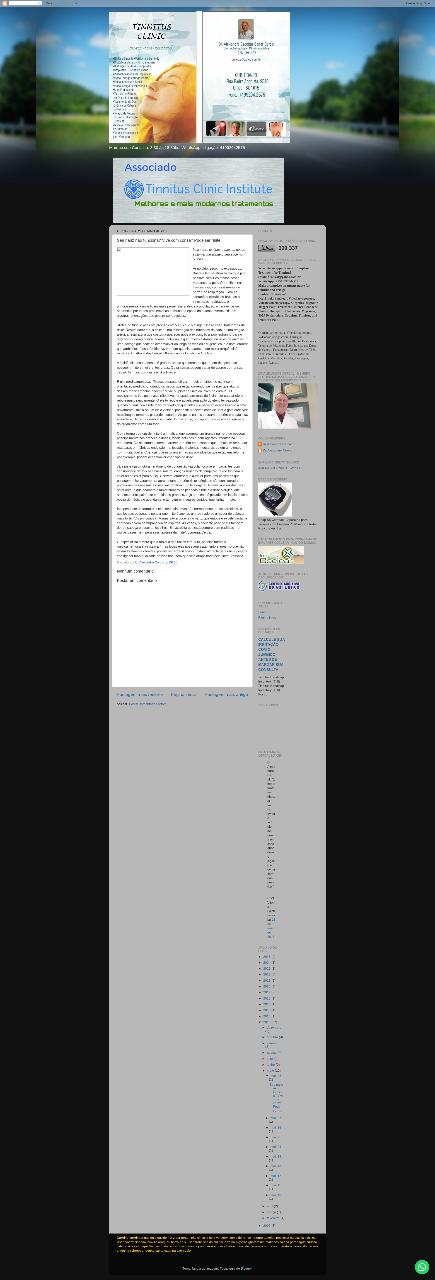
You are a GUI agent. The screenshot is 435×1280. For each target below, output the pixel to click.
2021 (267, 980)
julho (271, 1059)
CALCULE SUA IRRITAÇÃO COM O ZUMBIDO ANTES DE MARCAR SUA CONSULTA (271, 655)
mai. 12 (276, 1176)
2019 (267, 992)
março (272, 1212)
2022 (267, 974)
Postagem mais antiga (226, 694)
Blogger (246, 1268)
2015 (267, 1010)
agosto (272, 1052)
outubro (273, 1037)
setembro (273, 1043)
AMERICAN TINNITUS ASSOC (280, 468)
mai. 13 (276, 1166)
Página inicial (184, 694)
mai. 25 (276, 1137)
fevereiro (273, 1218)
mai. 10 (276, 1195)
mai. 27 (276, 1118)
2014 (267, 1016)
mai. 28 (276, 1076)
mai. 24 (276, 1146)
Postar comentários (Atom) (148, 704)
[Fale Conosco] (422, 1267)
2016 (267, 1004)
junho (271, 1064)
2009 (267, 1225)
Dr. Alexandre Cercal (277, 450)
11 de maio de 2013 (271, 928)
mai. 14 (276, 1156)
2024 (267, 962)
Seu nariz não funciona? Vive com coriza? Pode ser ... (277, 1097)
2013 (267, 1022)
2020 (267, 986)
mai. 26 (276, 1127)
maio (271, 1070)
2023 (267, 968)
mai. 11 (276, 1185)
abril (270, 1206)
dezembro (274, 1027)
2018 (267, 998)
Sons (262, 612)
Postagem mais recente (140, 694)
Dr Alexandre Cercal (277, 444)
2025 (267, 956)
